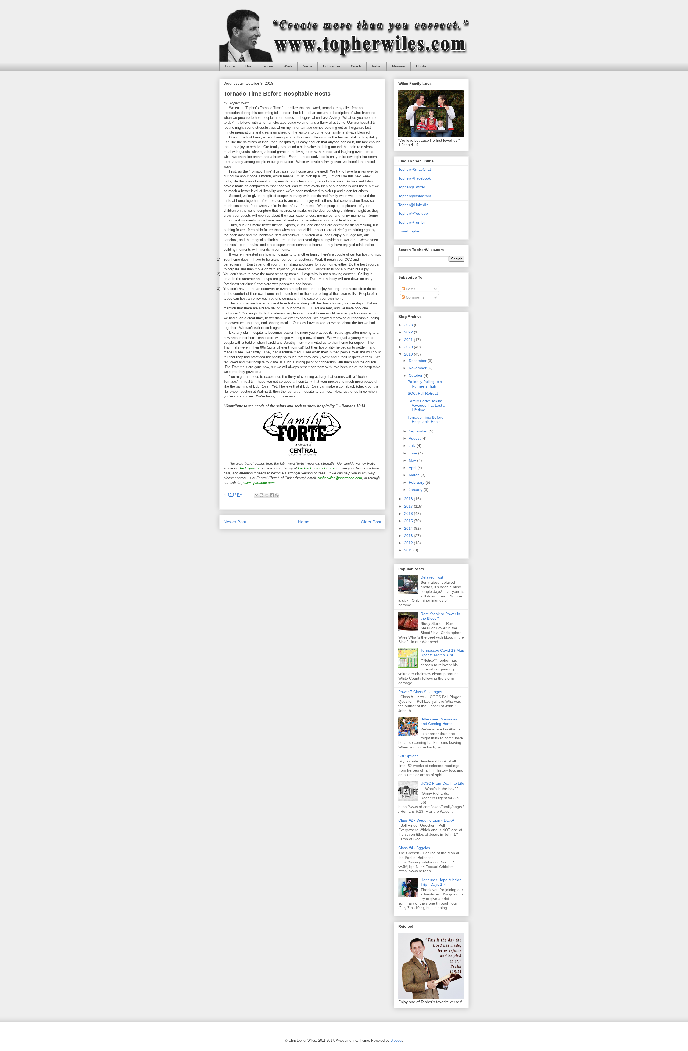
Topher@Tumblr (412, 222)
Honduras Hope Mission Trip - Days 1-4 (441, 882)
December (418, 360)
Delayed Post (432, 577)
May (413, 460)
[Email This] (256, 495)
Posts (410, 289)
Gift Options (408, 756)
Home (230, 66)
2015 (409, 521)
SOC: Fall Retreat (423, 393)
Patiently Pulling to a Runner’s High (425, 383)
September (419, 431)
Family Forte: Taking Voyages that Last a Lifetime (426, 405)
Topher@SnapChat (414, 169)
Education (331, 66)
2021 (409, 340)
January (416, 489)
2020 (409, 347)
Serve (307, 66)
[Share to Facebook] (271, 495)
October (416, 375)
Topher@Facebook (414, 178)
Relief (376, 66)
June (413, 453)
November (418, 368)
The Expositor (249, 468)
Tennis (267, 66)
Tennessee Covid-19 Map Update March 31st (442, 652)
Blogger (396, 1040)
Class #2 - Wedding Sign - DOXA (426, 820)
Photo (421, 66)
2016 (409, 513)
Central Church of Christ (316, 468)
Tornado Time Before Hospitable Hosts (425, 419)
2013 (409, 535)
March (415, 475)
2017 (409, 506)
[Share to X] (266, 495)
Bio (248, 66)
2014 (409, 528)
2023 (409, 325)
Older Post (371, 522)
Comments (414, 297)
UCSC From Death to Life (442, 783)
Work (288, 66)
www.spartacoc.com (259, 483)
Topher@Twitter (411, 187)
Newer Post (235, 522)
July (413, 445)
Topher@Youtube (413, 213)
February (417, 482)
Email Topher (409, 231)
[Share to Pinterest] (277, 495)
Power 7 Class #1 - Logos (420, 692)
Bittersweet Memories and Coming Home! (439, 721)
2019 (409, 354)
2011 (408, 550)
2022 (409, 332)
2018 (409, 499)
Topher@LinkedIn (413, 205)
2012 (409, 543)
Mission (398, 66)
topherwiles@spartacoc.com (340, 478)
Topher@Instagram (414, 196)
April (413, 467)
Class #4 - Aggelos (414, 848)
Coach (356, 66)
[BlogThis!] (261, 495)
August (415, 438)
